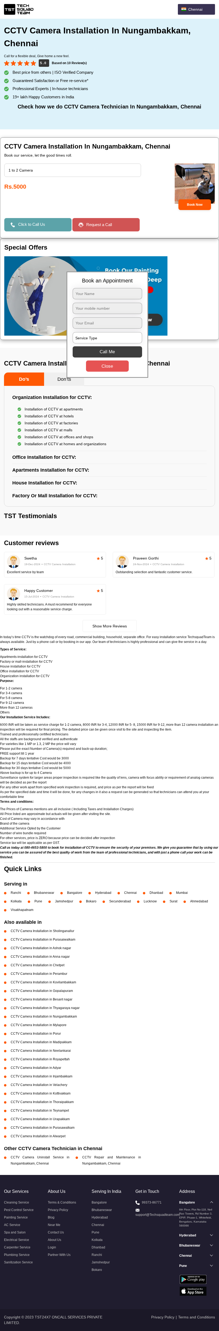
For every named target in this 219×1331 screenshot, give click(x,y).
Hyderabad (103, 893)
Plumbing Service (17, 1255)
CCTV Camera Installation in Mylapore (39, 1025)
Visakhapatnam (22, 910)
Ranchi (16, 893)
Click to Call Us (31, 224)
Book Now (194, 205)
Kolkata (16, 901)
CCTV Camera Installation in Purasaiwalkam (43, 939)
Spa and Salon (15, 1232)
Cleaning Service (16, 1202)
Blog (51, 1217)
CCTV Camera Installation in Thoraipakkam (42, 1102)
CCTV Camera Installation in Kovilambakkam (43, 982)
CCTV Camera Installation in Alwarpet (38, 1136)
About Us (54, 1240)
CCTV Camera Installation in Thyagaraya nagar (45, 1008)
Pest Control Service (19, 1210)
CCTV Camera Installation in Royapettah (40, 1059)
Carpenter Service (17, 1247)
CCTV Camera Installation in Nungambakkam (44, 1016)
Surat (173, 901)
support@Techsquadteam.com (157, 1215)
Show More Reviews (109, 626)
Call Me (107, 351)
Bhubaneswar (44, 893)
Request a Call (99, 224)
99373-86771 (152, 1202)
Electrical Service (16, 1240)
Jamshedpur (64, 901)
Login (52, 1247)
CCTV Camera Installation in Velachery (39, 1085)
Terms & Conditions (62, 1202)
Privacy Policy (58, 1210)
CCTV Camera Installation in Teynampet (40, 1110)
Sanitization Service (18, 1262)
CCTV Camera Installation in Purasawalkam (43, 1128)
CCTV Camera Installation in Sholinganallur (42, 931)
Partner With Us (59, 1255)
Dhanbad (156, 893)
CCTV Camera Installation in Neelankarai (41, 1051)
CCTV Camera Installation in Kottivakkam (41, 1093)
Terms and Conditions (196, 1317)
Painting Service (16, 1217)
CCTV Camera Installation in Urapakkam (40, 1119)
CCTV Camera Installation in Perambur (39, 974)
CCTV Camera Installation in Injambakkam (41, 1076)
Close (107, 366)
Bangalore (74, 893)
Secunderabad (120, 901)
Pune (38, 901)
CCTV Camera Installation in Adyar (36, 1068)
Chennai (130, 893)
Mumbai (182, 893)
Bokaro (91, 901)
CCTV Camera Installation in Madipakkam (41, 1042)
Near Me (54, 1225)
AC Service (12, 1225)
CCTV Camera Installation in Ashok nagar (41, 948)
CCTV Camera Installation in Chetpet (37, 965)
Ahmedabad (199, 901)
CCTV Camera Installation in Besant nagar (41, 999)
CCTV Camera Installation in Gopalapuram (42, 991)
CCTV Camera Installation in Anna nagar (40, 957)
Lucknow (150, 901)
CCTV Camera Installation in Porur (36, 1033)
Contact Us (56, 1232)
